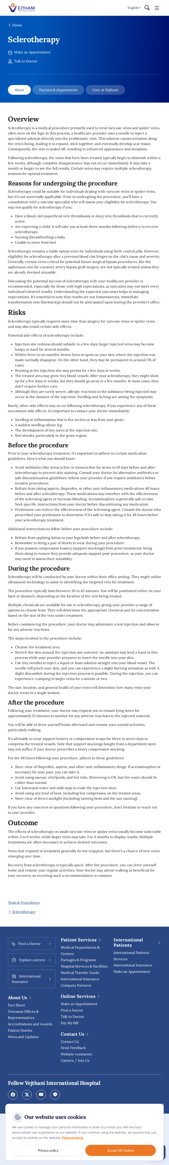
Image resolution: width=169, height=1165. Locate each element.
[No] (162, 1105)
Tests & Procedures (24, 902)
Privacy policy (48, 1150)
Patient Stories (20, 1030)
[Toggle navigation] (157, 7)
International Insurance (133, 965)
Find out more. (73, 1138)
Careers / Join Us (75, 1060)
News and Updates (23, 1037)
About (19, 90)
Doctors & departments (58, 90)
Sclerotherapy (23, 912)
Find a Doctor (72, 1010)
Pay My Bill (69, 1023)
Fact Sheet (16, 1005)
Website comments (76, 1054)
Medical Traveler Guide (80, 972)
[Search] (147, 8)
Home (16, 25)
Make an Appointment (32, 52)
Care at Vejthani (105, 90)
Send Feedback (73, 1047)
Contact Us (70, 1041)
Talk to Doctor (25, 61)
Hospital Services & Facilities (84, 966)
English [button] (133, 8)
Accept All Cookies (120, 1150)
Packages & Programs (78, 960)
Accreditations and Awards (30, 1024)
